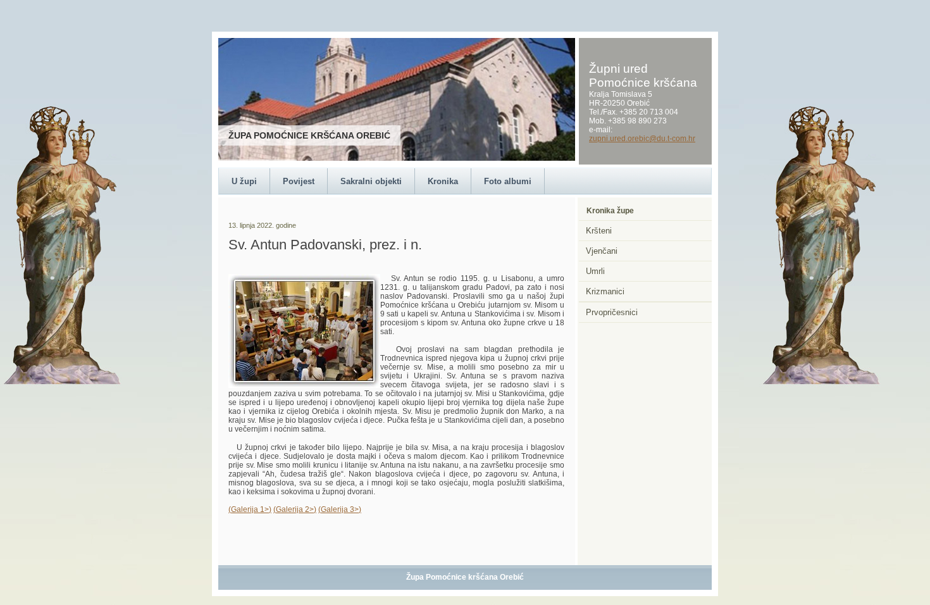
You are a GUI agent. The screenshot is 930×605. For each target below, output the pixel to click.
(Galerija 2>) (294, 509)
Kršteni (599, 230)
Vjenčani (601, 251)
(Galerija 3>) (339, 509)
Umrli (595, 271)
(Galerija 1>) (249, 509)
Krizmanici (605, 291)
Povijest (298, 181)
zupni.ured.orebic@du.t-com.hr (642, 138)
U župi (244, 181)
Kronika (443, 181)
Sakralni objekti (371, 181)
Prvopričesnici (612, 312)
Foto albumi (507, 181)
